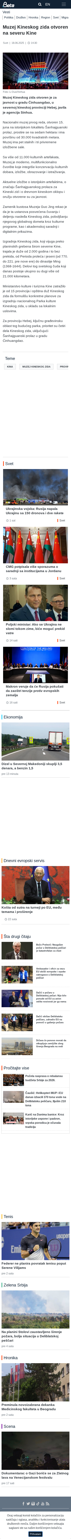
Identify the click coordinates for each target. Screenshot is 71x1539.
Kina (10, 366)
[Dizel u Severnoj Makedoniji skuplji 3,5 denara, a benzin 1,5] (35, 741)
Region (45, 17)
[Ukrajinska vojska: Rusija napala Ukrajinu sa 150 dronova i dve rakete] (35, 487)
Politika (8, 17)
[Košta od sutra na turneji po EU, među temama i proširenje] (35, 885)
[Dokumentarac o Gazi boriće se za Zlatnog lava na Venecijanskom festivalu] (35, 1451)
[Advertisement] (35, 418)
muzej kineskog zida (36, 366)
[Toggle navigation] (63, 4)
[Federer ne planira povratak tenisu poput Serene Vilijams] (35, 1241)
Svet (56, 17)
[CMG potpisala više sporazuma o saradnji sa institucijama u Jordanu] (35, 545)
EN (47, 4)
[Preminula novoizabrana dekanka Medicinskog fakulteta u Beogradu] (35, 1382)
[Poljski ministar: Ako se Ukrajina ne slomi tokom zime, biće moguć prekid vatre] (35, 603)
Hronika (33, 17)
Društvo (21, 17)
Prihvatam (35, 1534)
